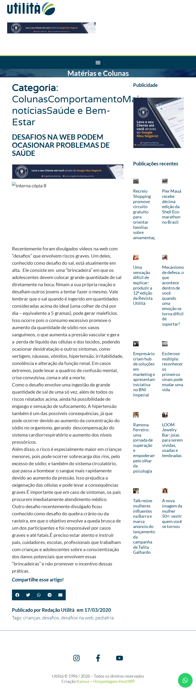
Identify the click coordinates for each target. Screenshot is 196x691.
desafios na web (77, 618)
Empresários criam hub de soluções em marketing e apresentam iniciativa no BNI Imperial (145, 374)
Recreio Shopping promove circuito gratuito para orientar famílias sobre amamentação (146, 214)
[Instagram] (76, 658)
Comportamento (85, 99)
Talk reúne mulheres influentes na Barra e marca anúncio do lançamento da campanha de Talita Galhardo (144, 526)
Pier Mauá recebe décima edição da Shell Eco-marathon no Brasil (171, 206)
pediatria (104, 618)
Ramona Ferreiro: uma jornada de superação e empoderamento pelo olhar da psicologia (148, 448)
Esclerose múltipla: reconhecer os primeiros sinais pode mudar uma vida (172, 371)
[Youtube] (119, 658)
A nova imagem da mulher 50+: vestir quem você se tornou (172, 513)
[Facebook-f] (98, 658)
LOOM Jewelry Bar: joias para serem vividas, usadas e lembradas (172, 440)
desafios (50, 618)
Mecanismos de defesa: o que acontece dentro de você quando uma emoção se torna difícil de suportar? (174, 295)
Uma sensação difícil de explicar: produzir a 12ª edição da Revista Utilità (142, 285)
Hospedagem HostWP (114, 681)
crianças (31, 618)
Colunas (30, 99)
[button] (98, 62)
